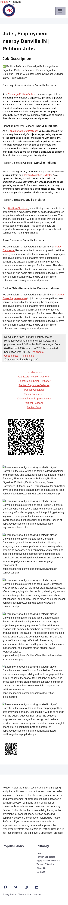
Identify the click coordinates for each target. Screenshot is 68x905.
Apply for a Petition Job (48, 860)
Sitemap (37, 894)
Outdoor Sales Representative (34, 398)
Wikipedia (38, 352)
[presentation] (60, 11)
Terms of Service (45, 864)
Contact (41, 871)
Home (40, 853)
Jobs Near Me (34, 372)
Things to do (27, 355)
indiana (4, 1)
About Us (41, 868)
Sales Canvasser (34, 394)
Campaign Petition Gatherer (22, 94)
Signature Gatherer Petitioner (23, 131)
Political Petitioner (34, 403)
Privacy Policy (9, 894)
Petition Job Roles (46, 856)
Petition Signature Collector (38, 175)
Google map (11, 355)
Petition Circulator (18, 208)
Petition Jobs (34, 407)
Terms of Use (24, 894)
